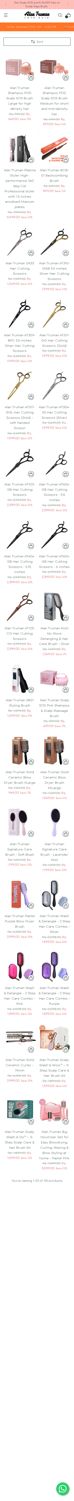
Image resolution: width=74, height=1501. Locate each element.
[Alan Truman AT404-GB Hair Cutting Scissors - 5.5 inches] (54, 463)
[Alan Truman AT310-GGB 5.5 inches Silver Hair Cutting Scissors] (54, 242)
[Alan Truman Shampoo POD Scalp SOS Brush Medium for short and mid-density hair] (54, 66)
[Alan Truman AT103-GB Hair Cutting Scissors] (20, 463)
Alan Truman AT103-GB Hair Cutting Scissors (19, 489)
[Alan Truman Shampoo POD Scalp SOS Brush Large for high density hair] (20, 66)
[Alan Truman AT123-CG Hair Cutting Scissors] (20, 607)
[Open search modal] (60, 15)
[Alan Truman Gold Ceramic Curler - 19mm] (20, 1038)
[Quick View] (31, 77)
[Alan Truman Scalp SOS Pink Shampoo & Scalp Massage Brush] (54, 679)
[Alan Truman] (37, 15)
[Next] (68, 4)
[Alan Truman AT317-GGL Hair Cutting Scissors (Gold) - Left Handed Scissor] (20, 386)
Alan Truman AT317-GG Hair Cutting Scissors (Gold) (54, 340)
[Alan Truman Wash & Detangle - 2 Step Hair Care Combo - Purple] (54, 966)
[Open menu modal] (6, 15)
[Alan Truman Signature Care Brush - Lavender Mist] (54, 822)
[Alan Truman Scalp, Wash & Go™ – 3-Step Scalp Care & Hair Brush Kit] (20, 1110)
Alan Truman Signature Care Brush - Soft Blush (19, 849)
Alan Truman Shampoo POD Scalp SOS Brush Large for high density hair (19, 98)
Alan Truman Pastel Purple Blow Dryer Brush (20, 921)
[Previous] (6, 4)
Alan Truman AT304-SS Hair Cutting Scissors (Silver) (54, 412)
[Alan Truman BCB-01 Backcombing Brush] (54, 149)
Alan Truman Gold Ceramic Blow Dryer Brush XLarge (20, 777)
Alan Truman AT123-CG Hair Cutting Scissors (20, 633)
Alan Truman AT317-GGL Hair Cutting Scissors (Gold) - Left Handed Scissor (20, 417)
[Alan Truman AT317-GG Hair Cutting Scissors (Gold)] (54, 314)
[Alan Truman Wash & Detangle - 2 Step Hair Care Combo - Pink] (20, 966)
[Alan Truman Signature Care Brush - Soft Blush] (20, 822)
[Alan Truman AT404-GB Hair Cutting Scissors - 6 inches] (54, 535)
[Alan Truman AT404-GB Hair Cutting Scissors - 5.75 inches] (20, 535)
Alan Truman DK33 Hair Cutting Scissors (20, 268)
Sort (40, 41)
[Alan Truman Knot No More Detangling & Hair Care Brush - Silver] (54, 607)
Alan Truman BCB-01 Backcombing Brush (54, 175)
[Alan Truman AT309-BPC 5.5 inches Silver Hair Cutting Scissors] (20, 314)
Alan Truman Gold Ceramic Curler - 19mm (20, 1065)
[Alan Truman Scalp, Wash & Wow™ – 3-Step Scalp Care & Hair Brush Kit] (54, 1038)
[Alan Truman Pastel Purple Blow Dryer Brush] (20, 894)
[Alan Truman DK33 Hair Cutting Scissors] (20, 242)
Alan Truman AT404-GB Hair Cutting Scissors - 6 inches (54, 561)
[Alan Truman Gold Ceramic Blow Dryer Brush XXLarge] (54, 751)
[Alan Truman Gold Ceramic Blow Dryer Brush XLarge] (20, 751)
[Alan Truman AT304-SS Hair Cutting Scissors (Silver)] (54, 386)
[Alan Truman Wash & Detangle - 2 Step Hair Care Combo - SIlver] (54, 894)
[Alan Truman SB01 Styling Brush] (20, 679)
